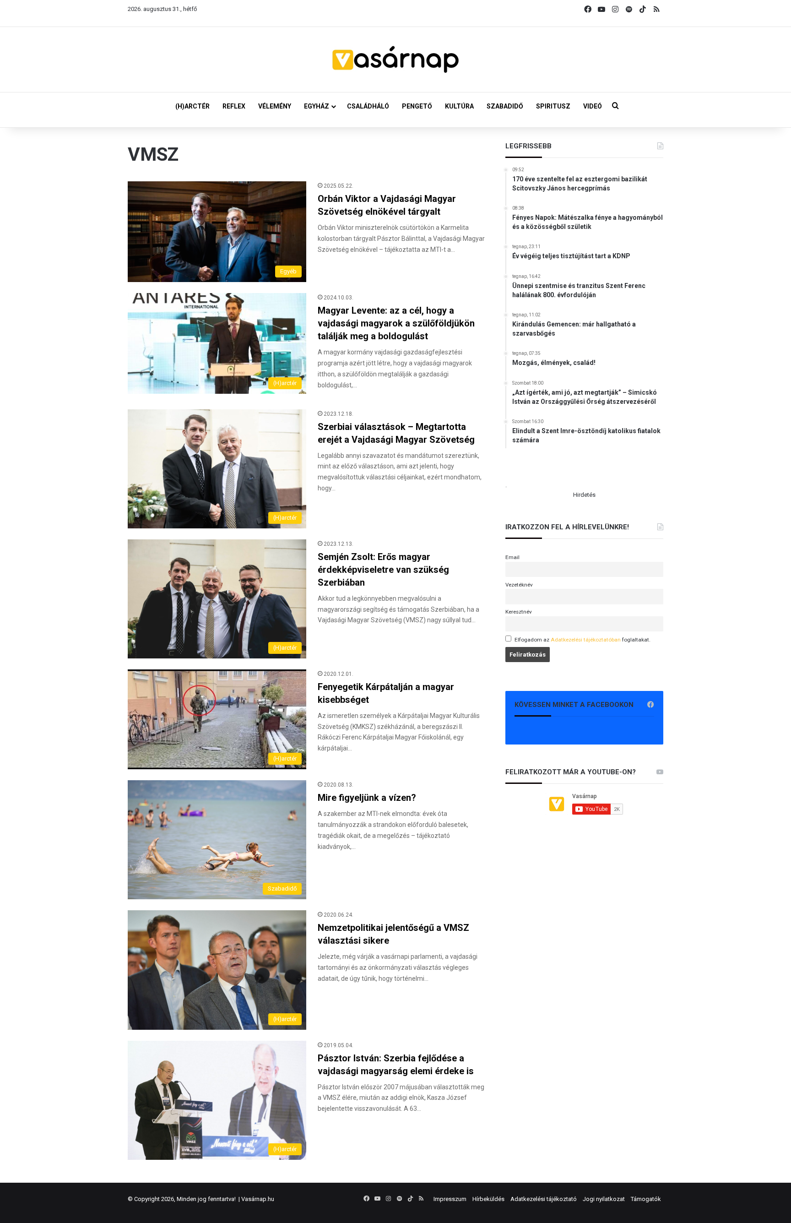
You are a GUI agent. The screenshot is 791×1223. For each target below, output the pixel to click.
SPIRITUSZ (553, 106)
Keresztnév (518, 612)
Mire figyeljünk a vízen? (367, 797)
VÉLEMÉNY (274, 106)
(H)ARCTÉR (192, 106)
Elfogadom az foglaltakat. (582, 639)
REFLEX (233, 106)
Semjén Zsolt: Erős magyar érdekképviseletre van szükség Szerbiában (383, 569)
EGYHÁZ (316, 106)
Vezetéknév (519, 585)
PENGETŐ (417, 106)
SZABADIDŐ (505, 106)
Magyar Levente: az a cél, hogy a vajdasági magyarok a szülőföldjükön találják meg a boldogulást (396, 323)
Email (512, 557)
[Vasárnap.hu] (395, 59)
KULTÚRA (459, 106)
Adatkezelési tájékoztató (543, 1199)
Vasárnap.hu (257, 1199)
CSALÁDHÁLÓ (368, 106)
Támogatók (646, 1199)
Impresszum (449, 1199)
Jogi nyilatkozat (604, 1199)
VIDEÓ (592, 106)
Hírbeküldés (488, 1199)
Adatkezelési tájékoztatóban (586, 639)
